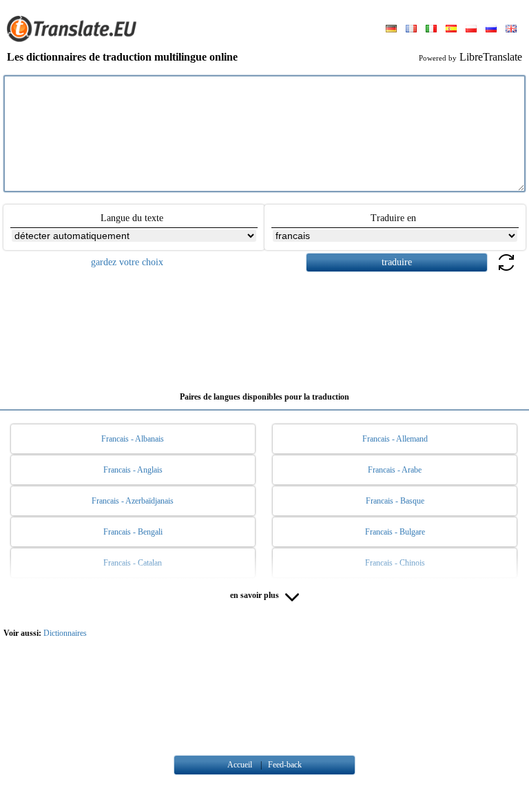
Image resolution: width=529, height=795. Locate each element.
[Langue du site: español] (451, 29)
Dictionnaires (65, 633)
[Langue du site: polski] (471, 29)
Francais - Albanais (132, 439)
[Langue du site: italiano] (431, 29)
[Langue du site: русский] (491, 29)
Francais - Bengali (133, 532)
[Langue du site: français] (411, 29)
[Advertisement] (264, 326)
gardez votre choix (127, 262)
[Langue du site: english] (511, 29)
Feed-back (285, 765)
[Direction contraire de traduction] (506, 270)
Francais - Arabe (395, 470)
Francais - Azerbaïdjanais (133, 501)
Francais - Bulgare (395, 532)
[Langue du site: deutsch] (391, 29)
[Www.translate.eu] (76, 39)
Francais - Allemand (395, 439)
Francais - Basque (395, 501)
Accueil (239, 765)
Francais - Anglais (133, 470)
